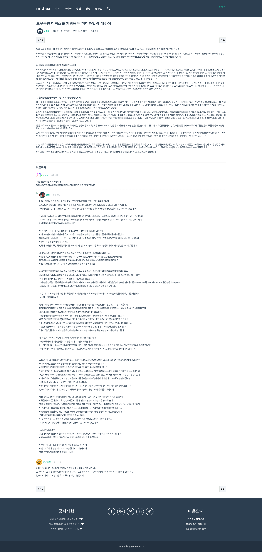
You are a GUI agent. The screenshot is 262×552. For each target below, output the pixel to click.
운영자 (46, 31)
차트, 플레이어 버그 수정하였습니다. (65, 524)
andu (45, 175)
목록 (223, 40)
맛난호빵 (46, 462)
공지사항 (66, 511)
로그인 (222, 7)
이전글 (40, 40)
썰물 (47, 195)
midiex (43, 8)
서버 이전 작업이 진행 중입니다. (65, 519)
